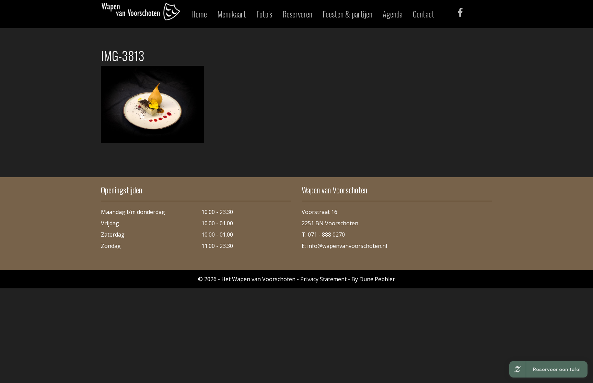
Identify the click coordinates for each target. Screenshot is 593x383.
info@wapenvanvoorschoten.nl (347, 246)
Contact (423, 14)
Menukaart (231, 14)
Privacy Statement (323, 279)
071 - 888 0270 (326, 234)
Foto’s (264, 14)
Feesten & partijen (347, 14)
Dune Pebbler (377, 279)
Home (199, 14)
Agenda (393, 14)
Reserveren (297, 14)
